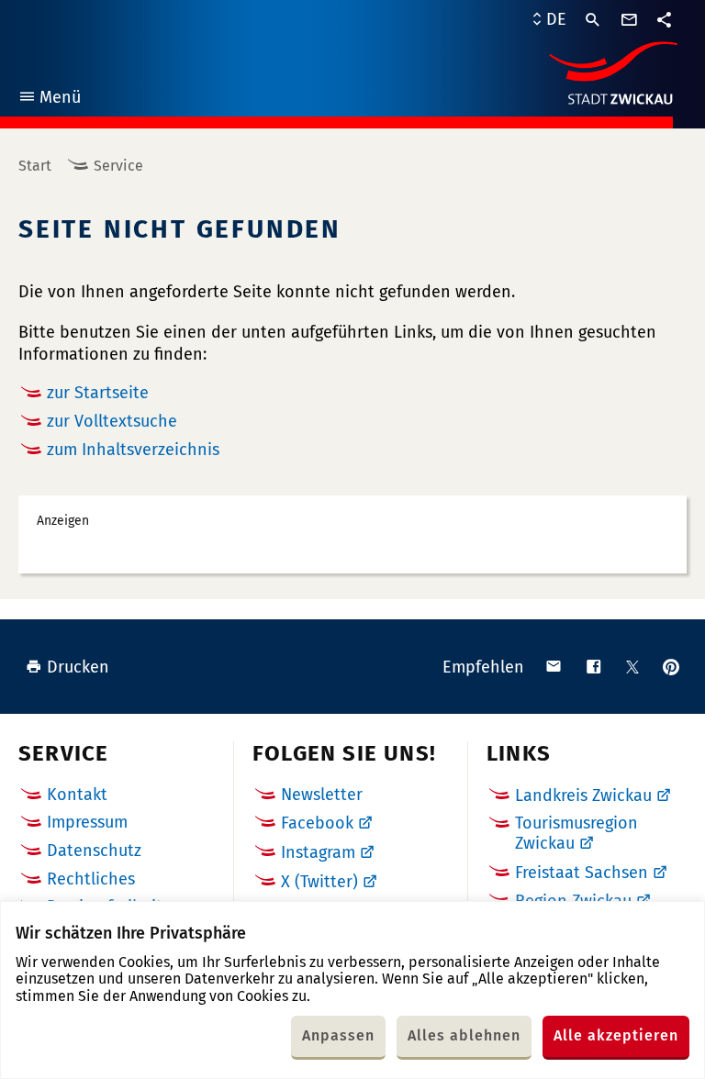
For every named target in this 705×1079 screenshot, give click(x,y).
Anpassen (338, 1035)
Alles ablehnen (464, 1035)
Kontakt (77, 794)
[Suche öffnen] (593, 20)
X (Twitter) (319, 882)
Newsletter (322, 794)
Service (118, 165)
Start (34, 165)
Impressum (87, 822)
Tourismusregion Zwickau (576, 833)
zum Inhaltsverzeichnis (133, 449)
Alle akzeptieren (616, 1035)
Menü (49, 99)
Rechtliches (91, 879)
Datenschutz (94, 850)
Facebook (317, 823)
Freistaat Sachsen (581, 872)
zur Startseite (98, 393)
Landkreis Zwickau (583, 795)
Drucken (78, 667)
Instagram (318, 852)
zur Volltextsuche (112, 421)
